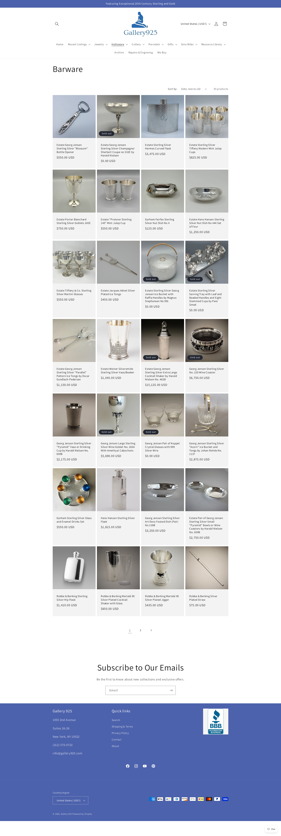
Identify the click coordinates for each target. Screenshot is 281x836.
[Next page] (151, 630)
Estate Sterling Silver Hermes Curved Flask (158, 146)
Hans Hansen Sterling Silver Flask (118, 519)
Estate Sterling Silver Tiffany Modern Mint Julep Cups (205, 148)
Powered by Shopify (82, 814)
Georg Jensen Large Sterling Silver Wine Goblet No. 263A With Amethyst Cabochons (118, 447)
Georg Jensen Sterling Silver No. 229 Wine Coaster (206, 370)
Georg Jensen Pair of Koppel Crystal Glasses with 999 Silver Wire (162, 447)
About (115, 746)
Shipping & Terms (122, 726)
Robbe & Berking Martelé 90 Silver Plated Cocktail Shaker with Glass (118, 600)
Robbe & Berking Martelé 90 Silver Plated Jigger (162, 598)
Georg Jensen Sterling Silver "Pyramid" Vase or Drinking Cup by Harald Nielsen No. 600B (74, 449)
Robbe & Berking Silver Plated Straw (203, 598)
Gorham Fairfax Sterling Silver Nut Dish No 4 (159, 221)
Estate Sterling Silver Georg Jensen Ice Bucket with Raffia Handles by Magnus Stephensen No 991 (162, 296)
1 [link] (130, 630)
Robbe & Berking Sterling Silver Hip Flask (72, 598)
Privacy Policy (120, 733)
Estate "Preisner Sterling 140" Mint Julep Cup (116, 221)
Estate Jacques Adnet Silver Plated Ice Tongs (118, 292)
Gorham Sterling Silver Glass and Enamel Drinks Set (74, 519)
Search (116, 720)
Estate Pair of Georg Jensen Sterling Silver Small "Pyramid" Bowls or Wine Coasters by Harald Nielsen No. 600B (206, 525)
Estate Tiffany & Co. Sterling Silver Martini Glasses (74, 292)
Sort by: (172, 89)
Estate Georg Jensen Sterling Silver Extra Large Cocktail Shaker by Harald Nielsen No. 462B (161, 374)
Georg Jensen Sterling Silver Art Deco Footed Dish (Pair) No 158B (162, 521)
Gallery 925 (66, 814)
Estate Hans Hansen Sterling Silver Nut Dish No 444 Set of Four (206, 223)
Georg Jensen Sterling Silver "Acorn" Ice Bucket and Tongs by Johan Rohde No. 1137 (206, 449)
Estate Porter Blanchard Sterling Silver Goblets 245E (74, 221)
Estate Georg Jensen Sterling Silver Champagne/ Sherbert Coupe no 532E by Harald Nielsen (118, 150)
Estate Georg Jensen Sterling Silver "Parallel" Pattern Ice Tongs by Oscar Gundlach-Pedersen (73, 374)
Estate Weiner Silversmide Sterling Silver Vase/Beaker (117, 370)
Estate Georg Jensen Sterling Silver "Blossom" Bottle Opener (72, 148)
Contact (117, 739)
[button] (57, 24)
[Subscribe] (171, 690)
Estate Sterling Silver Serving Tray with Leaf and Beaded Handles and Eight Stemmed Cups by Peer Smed (205, 297)
